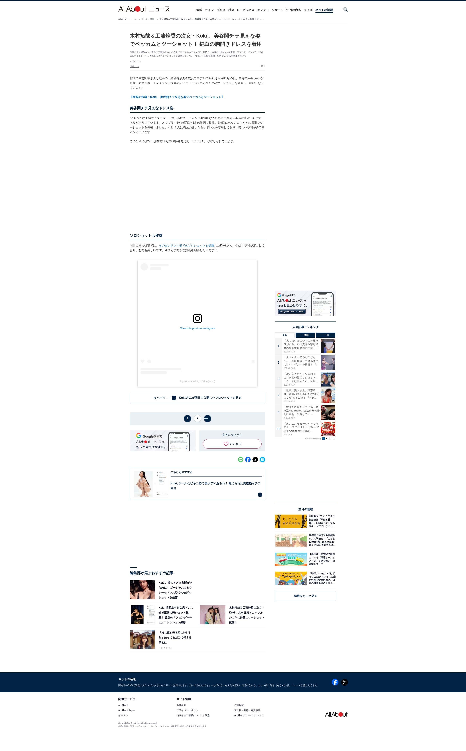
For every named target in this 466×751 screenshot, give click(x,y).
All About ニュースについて (248, 715)
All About (123, 705)
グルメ (221, 9)
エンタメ (263, 9)
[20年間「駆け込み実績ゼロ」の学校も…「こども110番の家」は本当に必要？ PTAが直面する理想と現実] (321, 540)
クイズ (308, 9)
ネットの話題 (324, 9)
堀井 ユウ (134, 66)
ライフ (209, 9)
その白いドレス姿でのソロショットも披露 (186, 245)
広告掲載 (239, 705)
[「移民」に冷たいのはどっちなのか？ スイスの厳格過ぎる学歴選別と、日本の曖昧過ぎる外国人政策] (321, 578)
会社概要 (181, 705)
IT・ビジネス (245, 9)
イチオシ (123, 715)
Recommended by (313, 438)
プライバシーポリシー (188, 710)
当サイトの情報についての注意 (193, 715)
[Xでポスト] (255, 459)
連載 (199, 9)
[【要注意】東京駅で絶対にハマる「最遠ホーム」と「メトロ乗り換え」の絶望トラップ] (321, 559)
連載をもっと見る (305, 595)
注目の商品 (293, 9)
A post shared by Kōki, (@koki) (197, 381)
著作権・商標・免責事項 (247, 710)
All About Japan (126, 710)
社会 (231, 9)
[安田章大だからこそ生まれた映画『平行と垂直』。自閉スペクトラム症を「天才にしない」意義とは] (321, 521)
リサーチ (277, 9)
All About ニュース (127, 19)
